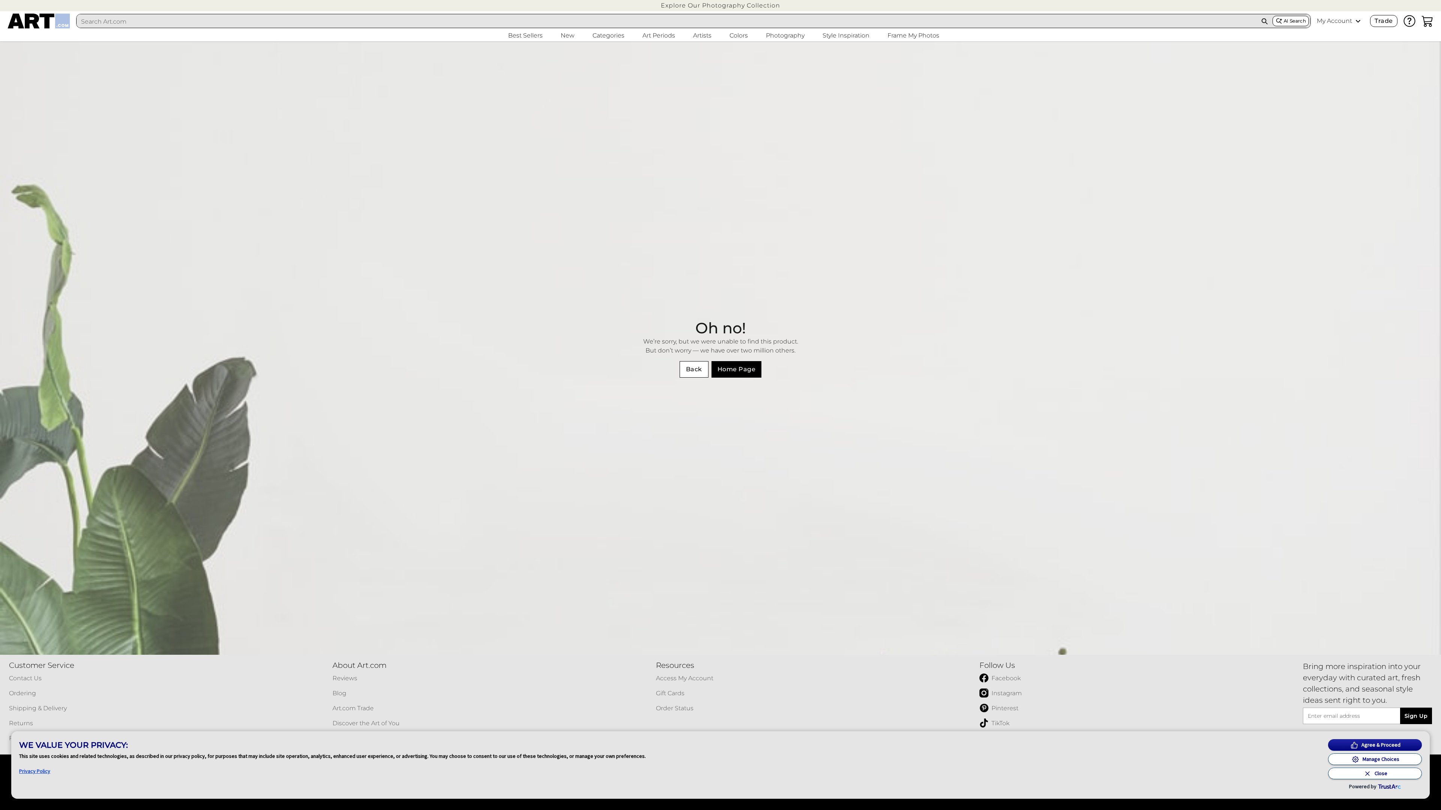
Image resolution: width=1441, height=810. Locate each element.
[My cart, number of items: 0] (1427, 21)
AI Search (1295, 21)
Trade (1384, 20)
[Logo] (39, 21)
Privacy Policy (34, 771)
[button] (720, 5)
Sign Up (1416, 715)
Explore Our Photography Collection (720, 5)
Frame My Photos (913, 35)
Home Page (736, 369)
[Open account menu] (1358, 21)
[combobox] (667, 21)
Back (694, 369)
